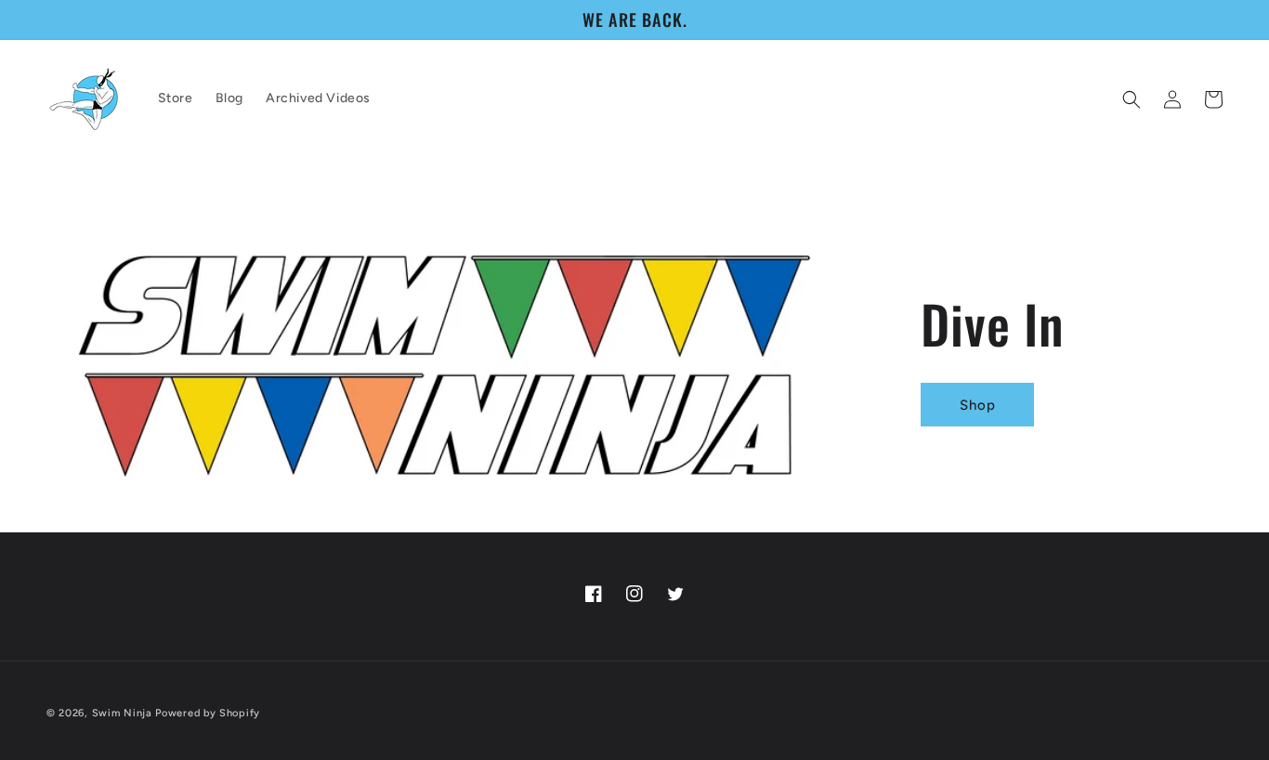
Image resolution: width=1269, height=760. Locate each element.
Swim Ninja (122, 713)
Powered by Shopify (207, 713)
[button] (1131, 99)
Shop (977, 405)
